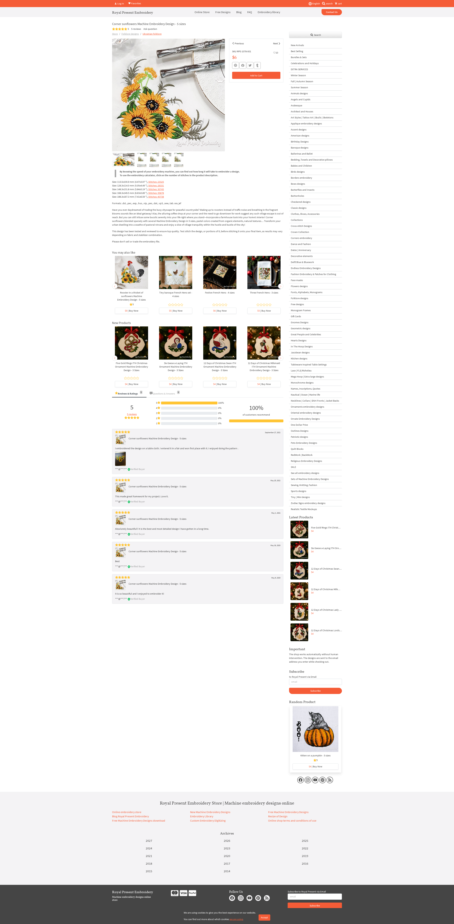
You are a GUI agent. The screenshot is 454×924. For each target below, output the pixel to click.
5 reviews (136, 28)
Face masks (297, 280)
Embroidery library (269, 12)
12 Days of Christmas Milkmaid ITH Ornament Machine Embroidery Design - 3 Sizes (264, 367)
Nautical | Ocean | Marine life (305, 394)
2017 (227, 863)
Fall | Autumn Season (302, 81)
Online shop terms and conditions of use (292, 820)
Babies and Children (301, 165)
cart (339, 3)
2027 (149, 841)
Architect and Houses (302, 111)
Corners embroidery (301, 238)
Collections (297, 220)
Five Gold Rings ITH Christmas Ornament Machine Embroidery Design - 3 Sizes (131, 367)
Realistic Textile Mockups (304, 509)
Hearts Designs (298, 340)
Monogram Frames (301, 310)
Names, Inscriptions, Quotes (305, 388)
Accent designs (298, 129)
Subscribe (315, 690)
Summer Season (299, 87)
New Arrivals (297, 45)
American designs (300, 135)
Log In (120, 3)
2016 (305, 863)
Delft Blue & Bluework (302, 262)
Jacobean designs (300, 352)
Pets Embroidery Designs (304, 442)
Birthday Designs (300, 141)
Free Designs (223, 12)
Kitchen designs (299, 358)
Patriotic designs (299, 436)
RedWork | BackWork (301, 455)
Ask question (150, 28)
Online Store (202, 12)
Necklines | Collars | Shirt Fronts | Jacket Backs (315, 400)
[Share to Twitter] (250, 65)
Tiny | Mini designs (300, 497)
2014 (227, 871)
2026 (227, 841)
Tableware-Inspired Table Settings (309, 364)
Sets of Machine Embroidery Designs (310, 479)
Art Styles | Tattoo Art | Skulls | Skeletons (312, 117)
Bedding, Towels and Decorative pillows (312, 159)
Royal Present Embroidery (132, 12)
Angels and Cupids (300, 99)
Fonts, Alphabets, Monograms (306, 292)
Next (275, 43)
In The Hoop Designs (302, 346)
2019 (305, 856)
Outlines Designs (299, 430)
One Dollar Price (299, 424)
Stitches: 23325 (156, 181)
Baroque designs (299, 147)
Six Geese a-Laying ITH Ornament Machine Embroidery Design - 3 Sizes (175, 367)
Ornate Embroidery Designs (305, 418)
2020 (227, 856)
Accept (264, 917)
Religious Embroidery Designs (306, 461)
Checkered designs (301, 201)
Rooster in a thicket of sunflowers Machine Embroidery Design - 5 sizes (131, 296)
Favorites (136, 3)
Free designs (297, 304)
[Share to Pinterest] (235, 65)
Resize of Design (277, 816)
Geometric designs (300, 328)
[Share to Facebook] (242, 65)
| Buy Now (131, 310)
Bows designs (298, 183)
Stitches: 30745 (156, 189)
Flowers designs (299, 286)
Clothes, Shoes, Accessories (305, 213)
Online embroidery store (126, 812)
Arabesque (296, 105)
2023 (227, 848)
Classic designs (298, 207)
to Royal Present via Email (303, 676)
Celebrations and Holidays (305, 63)
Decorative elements (302, 256)
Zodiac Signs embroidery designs (308, 503)
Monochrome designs (302, 382)
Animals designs (299, 93)
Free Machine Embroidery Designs (288, 812)
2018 (149, 863)
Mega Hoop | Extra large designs (307, 376)
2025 (305, 841)
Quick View (131, 274)
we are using (236, 919)
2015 (149, 871)
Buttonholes (297, 195)
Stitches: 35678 (156, 193)
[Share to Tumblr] (257, 65)
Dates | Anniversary (301, 250)
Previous (239, 43)
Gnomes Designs (299, 322)
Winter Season (298, 75)
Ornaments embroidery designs (307, 406)
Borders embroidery (301, 177)
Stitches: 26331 (156, 185)
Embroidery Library (201, 816)
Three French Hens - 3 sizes (264, 292)
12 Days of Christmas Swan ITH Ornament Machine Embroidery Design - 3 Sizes (219, 367)
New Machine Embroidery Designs (210, 812)
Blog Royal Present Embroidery (130, 816)
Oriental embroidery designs (306, 412)
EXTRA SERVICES (299, 69)
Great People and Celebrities (306, 334)
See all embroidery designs (305, 473)
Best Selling (297, 51)
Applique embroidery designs (306, 123)
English (316, 3)
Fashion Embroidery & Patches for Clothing (313, 274)
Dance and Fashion (301, 244)
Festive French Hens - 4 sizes (220, 292)
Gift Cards (296, 316)
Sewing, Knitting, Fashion (304, 485)
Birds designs (298, 171)
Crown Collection (300, 232)
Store (115, 33)
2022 (305, 848)
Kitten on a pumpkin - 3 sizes (315, 755)
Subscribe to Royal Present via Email (307, 891)
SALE (293, 467)
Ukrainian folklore (152, 33)
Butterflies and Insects (302, 189)
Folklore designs (130, 33)
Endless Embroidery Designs (306, 268)
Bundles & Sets (299, 57)
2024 (149, 848)
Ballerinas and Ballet (302, 153)
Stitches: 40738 (156, 196)
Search (317, 35)
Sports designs (298, 491)
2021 (149, 856)
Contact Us (331, 12)
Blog (239, 12)
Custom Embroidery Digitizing (208, 820)
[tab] (129, 394)
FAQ (249, 12)
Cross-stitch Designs (301, 226)
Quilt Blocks (297, 448)
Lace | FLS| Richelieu (301, 370)
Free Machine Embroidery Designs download (138, 820)
